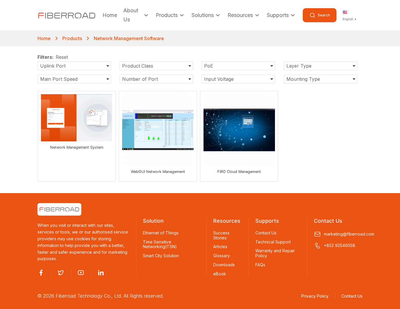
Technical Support (273, 242)
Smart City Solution (161, 255)
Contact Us (265, 233)
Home (109, 15)
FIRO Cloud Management (239, 171)
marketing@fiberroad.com (343, 233)
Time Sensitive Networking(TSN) (160, 244)
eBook (219, 274)
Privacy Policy (315, 295)
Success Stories (221, 235)
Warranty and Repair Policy (275, 253)
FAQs (260, 264)
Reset (62, 57)
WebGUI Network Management (158, 171)
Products (167, 15)
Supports (278, 15)
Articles (220, 246)
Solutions (203, 15)
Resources (240, 15)
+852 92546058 (339, 245)
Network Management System (76, 147)
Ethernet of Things (161, 233)
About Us (130, 15)
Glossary (221, 255)
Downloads (224, 264)
